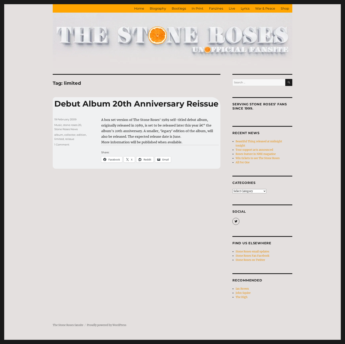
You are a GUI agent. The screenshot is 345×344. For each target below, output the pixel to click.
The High (242, 297)
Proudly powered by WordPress (106, 325)
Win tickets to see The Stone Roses (258, 158)
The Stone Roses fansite (68, 325)
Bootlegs (179, 8)
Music (58, 125)
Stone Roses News (66, 129)
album (58, 134)
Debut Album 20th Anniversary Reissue (136, 104)
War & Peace (265, 8)
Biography (158, 8)
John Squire (243, 293)
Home (139, 8)
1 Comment (61, 144)
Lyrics (245, 8)
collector (69, 134)
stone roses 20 (72, 125)
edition (81, 134)
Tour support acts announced (254, 150)
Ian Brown (242, 288)
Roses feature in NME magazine (256, 154)
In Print (197, 8)
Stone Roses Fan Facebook (252, 255)
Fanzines (216, 8)
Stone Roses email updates (252, 251)
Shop (285, 8)
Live (232, 8)
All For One (243, 162)
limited (59, 139)
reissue (69, 139)
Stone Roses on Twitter (250, 260)
